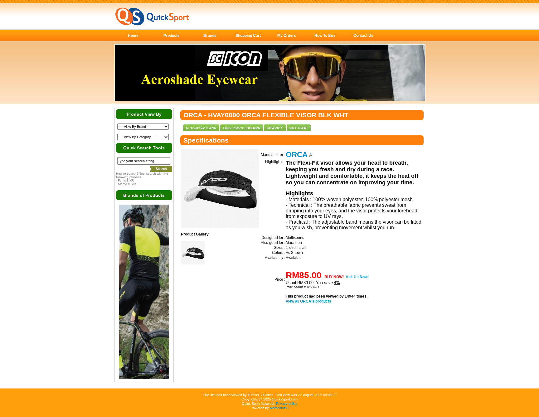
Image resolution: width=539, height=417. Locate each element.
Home (133, 35)
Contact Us (363, 35)
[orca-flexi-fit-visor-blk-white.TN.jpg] (193, 263)
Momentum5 (279, 408)
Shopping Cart (248, 35)
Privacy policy (286, 403)
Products (171, 35)
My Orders (286, 35)
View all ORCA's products (308, 301)
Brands (209, 35)
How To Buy (324, 35)
